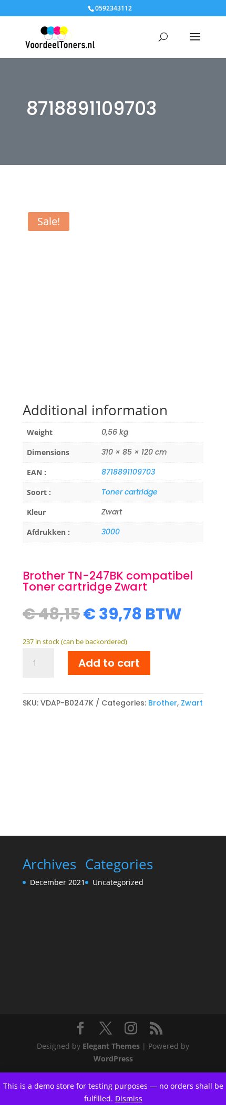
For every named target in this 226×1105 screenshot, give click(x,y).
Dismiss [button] (128, 1098)
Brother (162, 703)
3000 (110, 532)
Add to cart (109, 663)
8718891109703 (128, 472)
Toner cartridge (129, 492)
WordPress (113, 1059)
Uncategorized (118, 882)
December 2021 (57, 882)
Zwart (192, 703)
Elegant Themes (111, 1046)
